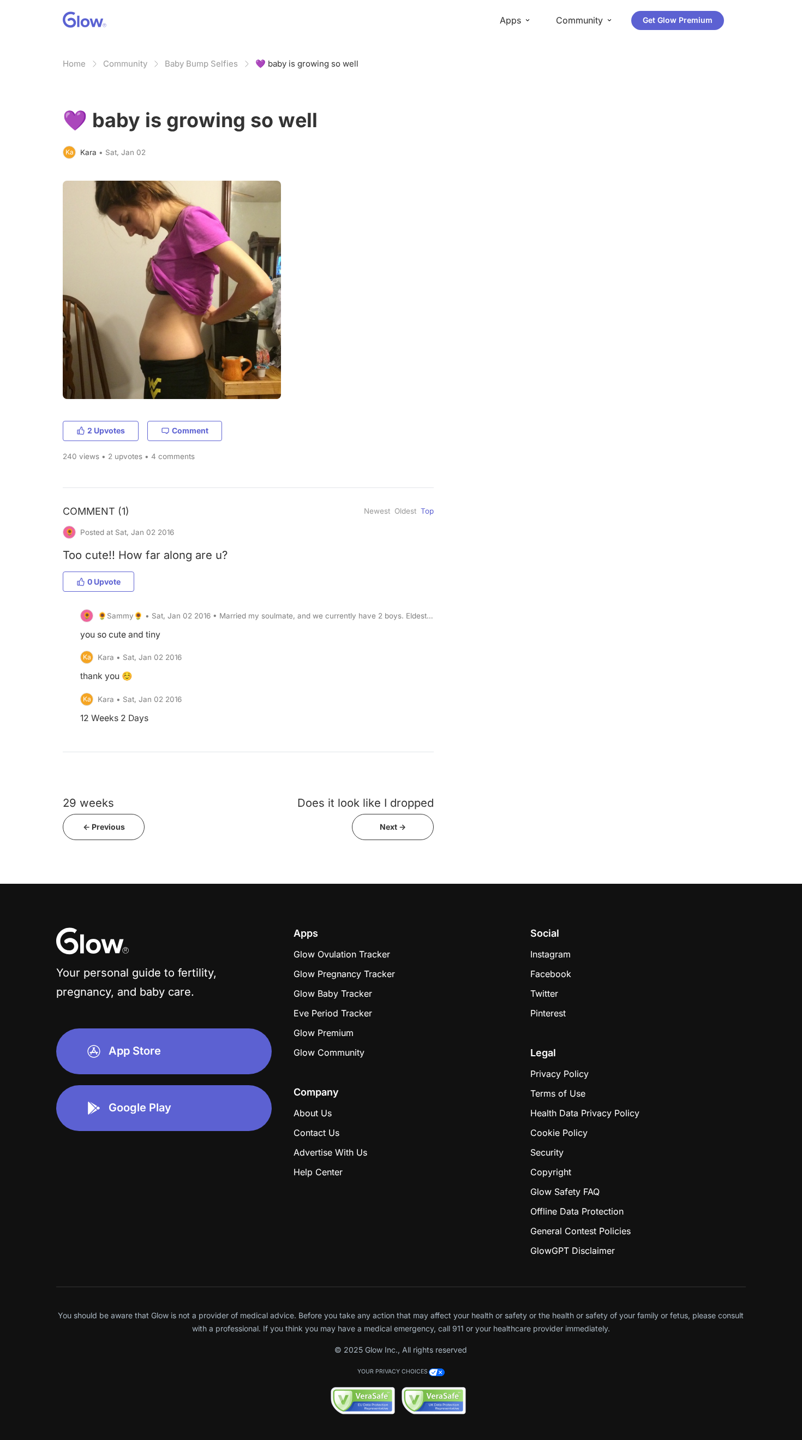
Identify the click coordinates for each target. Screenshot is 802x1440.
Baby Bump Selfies (201, 63)
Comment (190, 430)
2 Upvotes (106, 430)
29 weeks (88, 803)
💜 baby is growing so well (306, 63)
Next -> (393, 826)
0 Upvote (104, 581)
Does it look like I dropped (365, 803)
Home (74, 63)
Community (125, 63)
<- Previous (104, 826)
